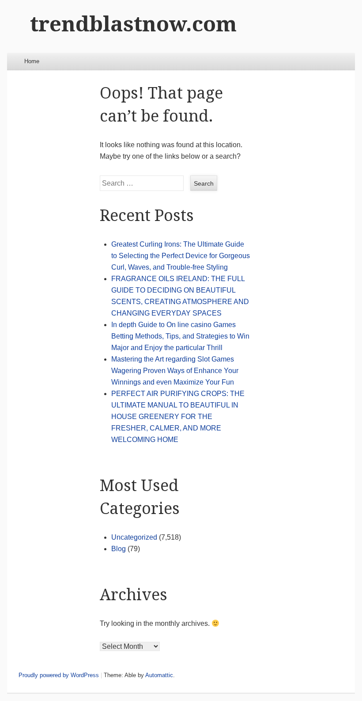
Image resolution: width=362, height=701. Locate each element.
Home (31, 61)
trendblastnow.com (133, 24)
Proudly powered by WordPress (59, 675)
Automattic (159, 675)
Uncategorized (134, 537)
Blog (118, 548)
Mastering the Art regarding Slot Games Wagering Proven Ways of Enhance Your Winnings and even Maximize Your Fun (174, 370)
